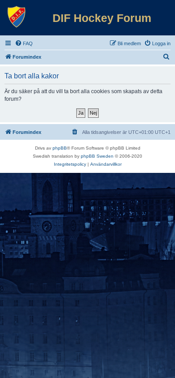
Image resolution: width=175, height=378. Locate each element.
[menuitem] (24, 43)
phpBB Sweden (97, 156)
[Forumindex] (16, 17)
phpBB (59, 148)
